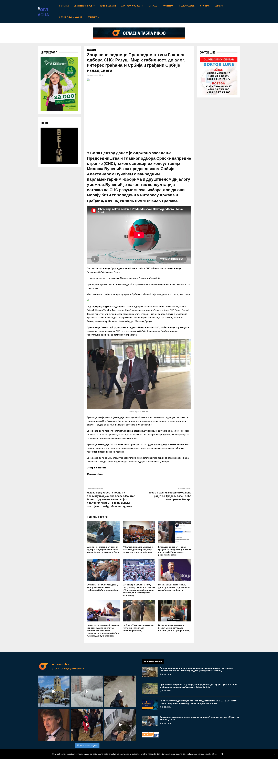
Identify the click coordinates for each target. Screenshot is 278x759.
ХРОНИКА (204, 6)
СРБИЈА (153, 6)
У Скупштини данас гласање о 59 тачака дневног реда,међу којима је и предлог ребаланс (138, 549)
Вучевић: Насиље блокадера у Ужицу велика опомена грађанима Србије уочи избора (102, 587)
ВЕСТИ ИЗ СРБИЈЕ (83, 6)
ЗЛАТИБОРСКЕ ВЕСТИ (132, 6)
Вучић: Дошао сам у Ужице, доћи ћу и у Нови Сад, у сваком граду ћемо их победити (174, 587)
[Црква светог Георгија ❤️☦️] (54, 691)
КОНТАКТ (92, 17)
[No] (274, 754)
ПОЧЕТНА (64, 6)
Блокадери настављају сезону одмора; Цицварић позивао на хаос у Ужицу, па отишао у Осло (103, 549)
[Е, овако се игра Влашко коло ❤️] (87, 725)
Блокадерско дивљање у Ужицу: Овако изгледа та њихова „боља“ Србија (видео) (174, 628)
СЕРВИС (219, 6)
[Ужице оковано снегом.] (87, 691)
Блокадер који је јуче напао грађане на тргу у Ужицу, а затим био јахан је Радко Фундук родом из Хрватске (174, 551)
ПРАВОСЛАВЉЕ (186, 6)
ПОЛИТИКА (167, 6)
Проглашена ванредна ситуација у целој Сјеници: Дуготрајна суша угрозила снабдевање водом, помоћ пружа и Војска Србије (198, 686)
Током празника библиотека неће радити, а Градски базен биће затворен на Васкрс (170, 496)
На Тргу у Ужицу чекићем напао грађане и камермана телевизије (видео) (138, 628)
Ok (222, 754)
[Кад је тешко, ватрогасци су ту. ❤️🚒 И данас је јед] (120, 725)
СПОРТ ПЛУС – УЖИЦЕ (70, 17)
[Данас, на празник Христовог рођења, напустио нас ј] (54, 725)
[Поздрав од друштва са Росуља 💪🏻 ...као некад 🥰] (120, 691)
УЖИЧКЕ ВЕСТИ (108, 6)
